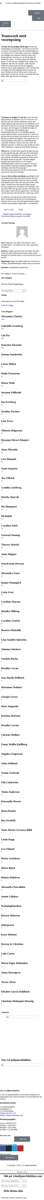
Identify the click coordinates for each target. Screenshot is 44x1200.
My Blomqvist (9, 506)
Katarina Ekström (11, 344)
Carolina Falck (9, 525)
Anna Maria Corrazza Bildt (16, 829)
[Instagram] (9, 1148)
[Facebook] (3, 1148)
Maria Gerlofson (10, 858)
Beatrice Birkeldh (11, 630)
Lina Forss (7, 420)
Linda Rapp (7, 839)
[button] (22, 30)
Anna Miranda (9, 449)
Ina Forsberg (8, 401)
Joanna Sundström (11, 354)
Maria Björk (8, 867)
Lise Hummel (8, 459)
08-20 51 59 (11, 1113)
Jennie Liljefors (10, 896)
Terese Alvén (8, 982)
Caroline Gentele (10, 620)
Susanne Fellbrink (11, 392)
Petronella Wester (11, 801)
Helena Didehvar (10, 877)
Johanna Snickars (11, 649)
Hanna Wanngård (11, 582)
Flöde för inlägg (7, 305)
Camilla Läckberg (11, 487)
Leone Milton (8, 363)
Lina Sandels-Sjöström (13, 639)
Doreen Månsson (10, 915)
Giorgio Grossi (9, 696)
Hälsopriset (7, 925)
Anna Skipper (9, 554)
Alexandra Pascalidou (13, 886)
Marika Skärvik (10, 497)
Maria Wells (8, 382)
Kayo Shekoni (9, 934)
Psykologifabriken (11, 905)
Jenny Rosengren (10, 972)
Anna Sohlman (9, 763)
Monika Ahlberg (10, 611)
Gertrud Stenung (8, 223)
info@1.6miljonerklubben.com (11, 1115)
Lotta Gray (7, 592)
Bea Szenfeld (8, 820)
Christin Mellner (10, 734)
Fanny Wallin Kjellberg (14, 744)
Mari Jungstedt (9, 706)
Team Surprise (9, 468)
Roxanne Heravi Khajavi (15, 440)
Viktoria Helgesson (11, 430)
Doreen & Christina (12, 944)
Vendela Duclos (9, 658)
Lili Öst (5, 335)
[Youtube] (20, 1148)
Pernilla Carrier (10, 725)
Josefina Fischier (10, 411)
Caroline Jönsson (10, 601)
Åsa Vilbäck (8, 478)
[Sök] (24, 290)
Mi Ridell (6, 516)
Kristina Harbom (10, 715)
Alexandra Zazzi (10, 573)
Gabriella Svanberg (12, 325)
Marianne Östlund (11, 687)
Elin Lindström (9, 782)
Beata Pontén (8, 810)
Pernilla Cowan (9, 668)
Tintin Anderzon (10, 791)
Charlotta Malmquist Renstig (17, 1001)
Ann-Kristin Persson (12, 563)
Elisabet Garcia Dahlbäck (15, 991)
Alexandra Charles (11, 316)
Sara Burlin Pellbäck (12, 677)
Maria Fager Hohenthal (14, 963)
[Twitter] (15, 1148)
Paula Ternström (10, 373)
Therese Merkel (10, 544)
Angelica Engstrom (11, 753)
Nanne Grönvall (10, 772)
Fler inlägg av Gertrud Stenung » (13, 274)
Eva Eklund (7, 848)
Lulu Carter (8, 953)
